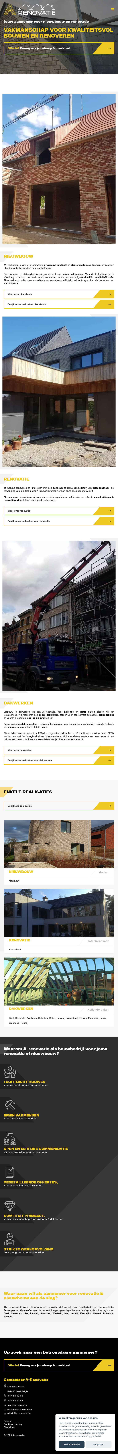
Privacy (7, 1421)
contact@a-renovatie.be (19, 1409)
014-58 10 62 (15, 1400)
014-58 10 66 (15, 1395)
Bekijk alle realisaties (20, 805)
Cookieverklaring (13, 1424)
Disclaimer (9, 1427)
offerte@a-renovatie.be (19, 1413)
